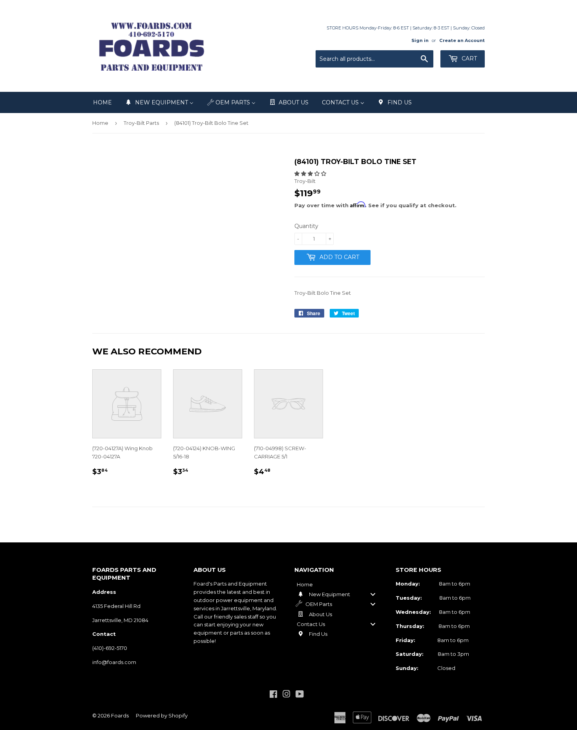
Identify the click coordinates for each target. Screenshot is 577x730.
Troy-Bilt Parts (141, 123)
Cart (468, 58)
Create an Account (462, 40)
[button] (310, 173)
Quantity (306, 226)
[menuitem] (102, 102)
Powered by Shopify (162, 715)
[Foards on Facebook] (273, 695)
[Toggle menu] (373, 594)
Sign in (420, 40)
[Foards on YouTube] (300, 695)
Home (100, 123)
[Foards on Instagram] (286, 695)
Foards (120, 715)
